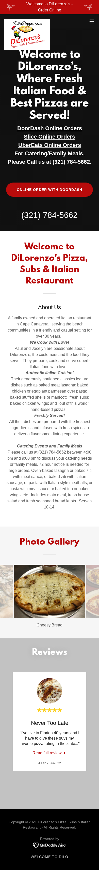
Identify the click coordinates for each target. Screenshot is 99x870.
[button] (92, 21)
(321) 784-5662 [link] (49, 215)
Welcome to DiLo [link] (49, 857)
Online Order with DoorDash (49, 190)
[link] (27, 21)
